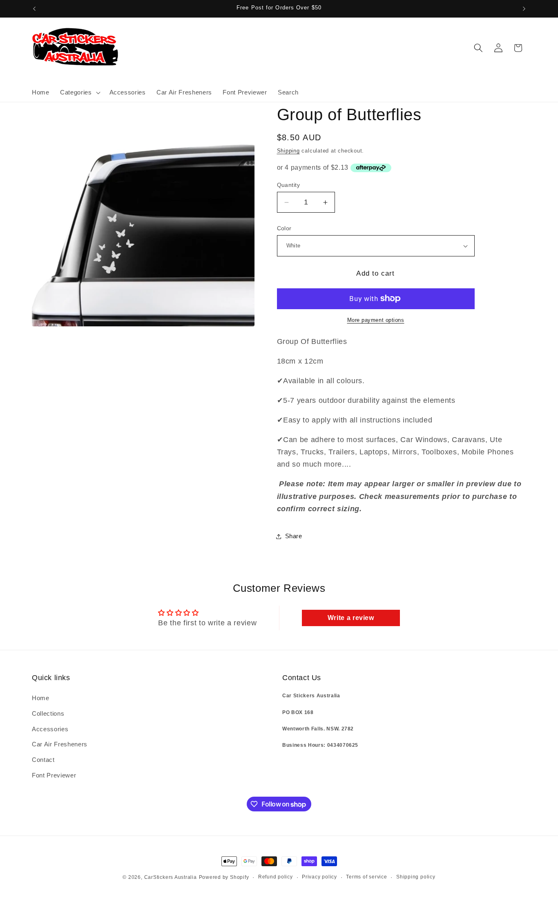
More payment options (375, 320)
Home (40, 698)
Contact (43, 759)
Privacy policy (319, 877)
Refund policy (275, 877)
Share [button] (293, 535)
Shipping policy (415, 877)
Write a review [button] (351, 617)
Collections (48, 713)
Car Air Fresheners (59, 744)
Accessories (50, 729)
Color (284, 228)
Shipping (288, 151)
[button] (79, 92)
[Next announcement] (524, 8)
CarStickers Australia (170, 877)
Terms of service (366, 877)
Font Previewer (54, 775)
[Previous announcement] (34, 8)
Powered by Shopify (224, 877)
